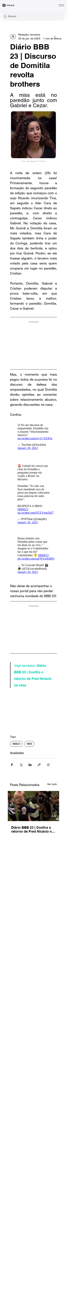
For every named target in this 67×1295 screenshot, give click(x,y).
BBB (29, 743)
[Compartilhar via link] (39, 764)
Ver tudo (52, 784)
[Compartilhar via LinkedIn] (30, 764)
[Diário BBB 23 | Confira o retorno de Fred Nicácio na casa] (33, 806)
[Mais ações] (54, 36)
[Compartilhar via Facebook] (12, 764)
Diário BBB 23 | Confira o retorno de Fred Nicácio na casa (32, 829)
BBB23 (16, 743)
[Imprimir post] (48, 764)
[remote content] (33, 344)
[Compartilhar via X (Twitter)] (21, 764)
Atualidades (17, 752)
